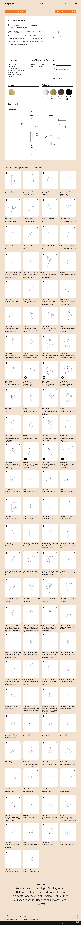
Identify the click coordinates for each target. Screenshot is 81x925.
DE (77, 3)
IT (75, 3)
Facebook (10, 923)
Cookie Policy (68, 923)
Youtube (21, 923)
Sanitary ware (56, 888)
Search (41, 3)
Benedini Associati (17, 28)
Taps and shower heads (17, 25)
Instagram (7, 923)
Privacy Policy (25, 919)
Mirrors (50, 892)
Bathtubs (21, 892)
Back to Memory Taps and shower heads (15, 11)
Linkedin (18, 923)
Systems (40, 903)
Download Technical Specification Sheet (66, 11)
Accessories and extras (38, 896)
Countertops (39, 888)
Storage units (36, 892)
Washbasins (23, 888)
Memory (14, 66)
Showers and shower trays (51, 899)
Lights (57, 896)
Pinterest (14, 923)
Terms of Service (33, 919)
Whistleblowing (73, 923)
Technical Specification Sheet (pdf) (63, 65)
